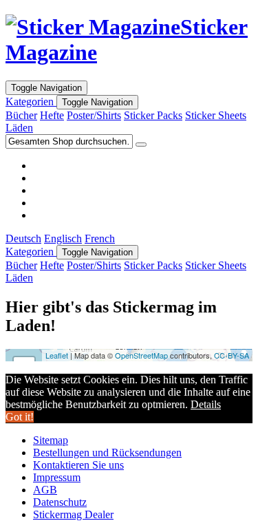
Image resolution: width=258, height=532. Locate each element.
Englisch (63, 238)
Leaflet (56, 355)
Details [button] (206, 404)
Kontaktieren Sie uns (78, 465)
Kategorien (31, 101)
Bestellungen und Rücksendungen (107, 452)
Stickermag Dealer (73, 514)
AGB (45, 490)
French (100, 238)
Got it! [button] (20, 417)
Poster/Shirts (94, 115)
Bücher (21, 115)
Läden (19, 128)
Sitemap (50, 440)
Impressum (56, 477)
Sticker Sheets (215, 115)
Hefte (52, 115)
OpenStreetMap (141, 355)
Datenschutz (60, 502)
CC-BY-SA (231, 355)
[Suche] (141, 144)
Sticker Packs (153, 115)
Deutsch (23, 238)
